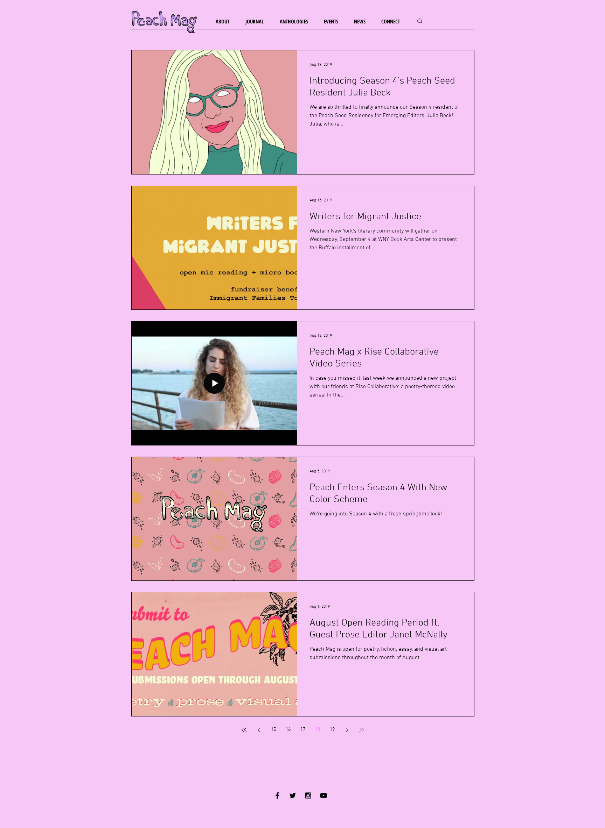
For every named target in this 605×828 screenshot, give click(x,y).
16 (288, 730)
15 (273, 730)
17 (302, 730)
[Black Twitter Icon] (292, 795)
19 (332, 730)
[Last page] (361, 729)
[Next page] (347, 729)
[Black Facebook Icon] (277, 795)
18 (317, 730)
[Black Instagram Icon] (308, 795)
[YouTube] (323, 795)
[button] (225, 21)
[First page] (244, 729)
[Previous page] (258, 729)
